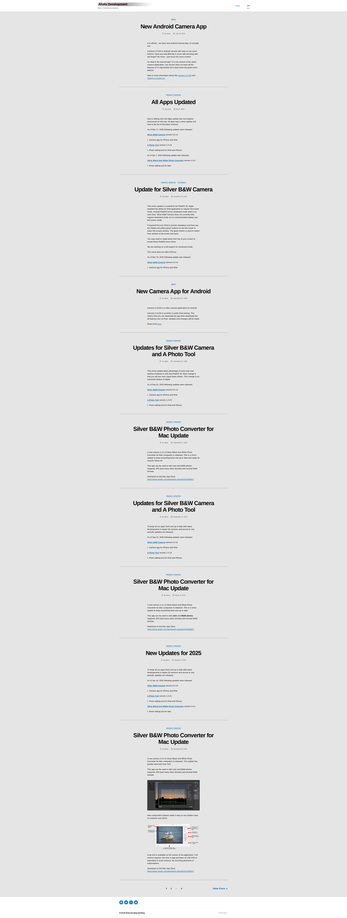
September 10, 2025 (180, 517)
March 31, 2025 (180, 595)
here (159, 324)
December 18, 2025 (180, 196)
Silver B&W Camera (156, 135)
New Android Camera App (173, 26)
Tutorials (181, 182)
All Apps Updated (173, 102)
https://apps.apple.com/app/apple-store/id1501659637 (170, 479)
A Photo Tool (153, 145)
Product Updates (173, 95)
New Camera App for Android (173, 291)
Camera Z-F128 (184, 75)
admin (169, 33)
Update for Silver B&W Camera (173, 189)
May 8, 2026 (180, 109)
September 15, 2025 (180, 443)
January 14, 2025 (180, 660)
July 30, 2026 (180, 33)
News (173, 19)
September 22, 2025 (180, 298)
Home (237, 6)
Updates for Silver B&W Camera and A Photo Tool (173, 351)
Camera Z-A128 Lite (156, 78)
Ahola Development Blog (135, 913)
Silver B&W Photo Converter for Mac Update (173, 432)
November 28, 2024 (180, 749)
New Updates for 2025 (173, 653)
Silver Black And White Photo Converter (165, 160)
